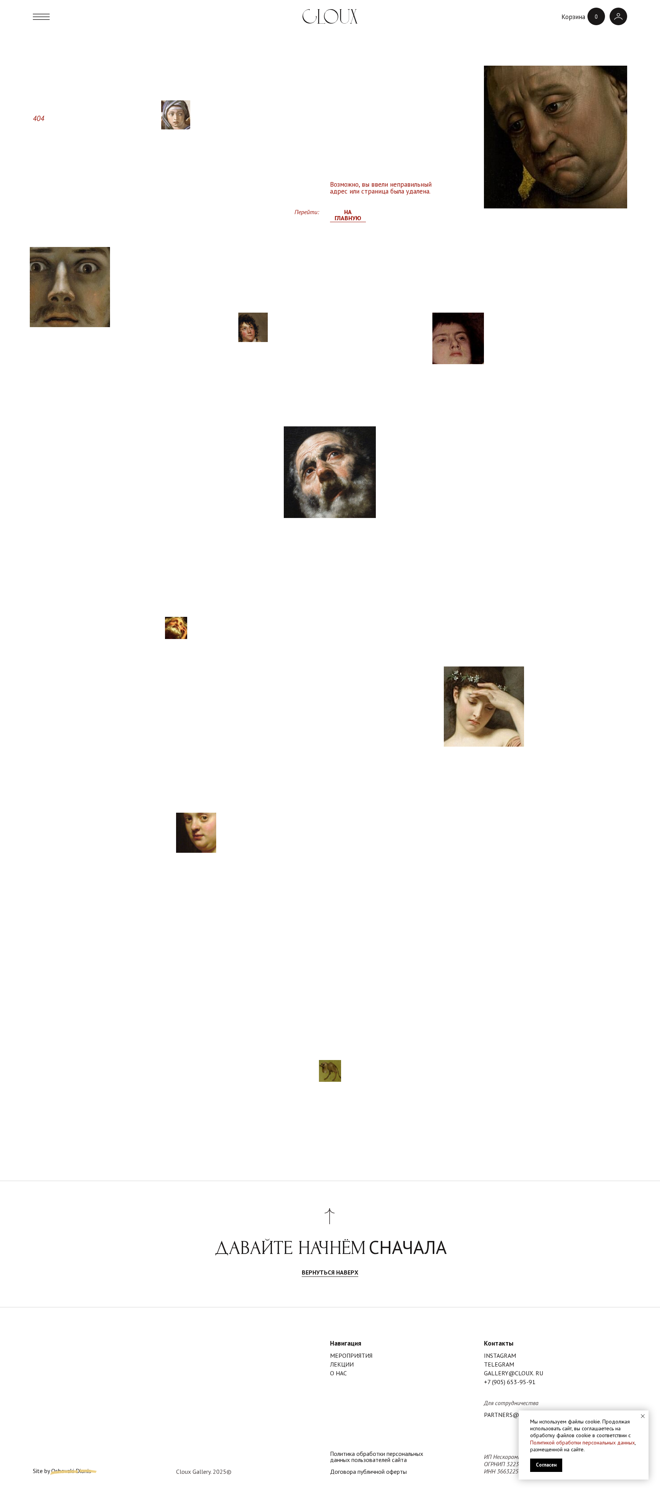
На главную (348, 215)
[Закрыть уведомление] (643, 1416)
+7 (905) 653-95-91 (509, 1382)
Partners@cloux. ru (515, 1415)
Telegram (499, 1365)
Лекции (342, 1365)
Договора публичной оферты (368, 1472)
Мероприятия (351, 1356)
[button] (42, 16)
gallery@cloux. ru (513, 1373)
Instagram (500, 1356)
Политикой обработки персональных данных (582, 1442)
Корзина (573, 16)
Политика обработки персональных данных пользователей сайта (376, 1457)
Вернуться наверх (330, 1273)
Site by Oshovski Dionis (62, 1471)
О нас (338, 1373)
